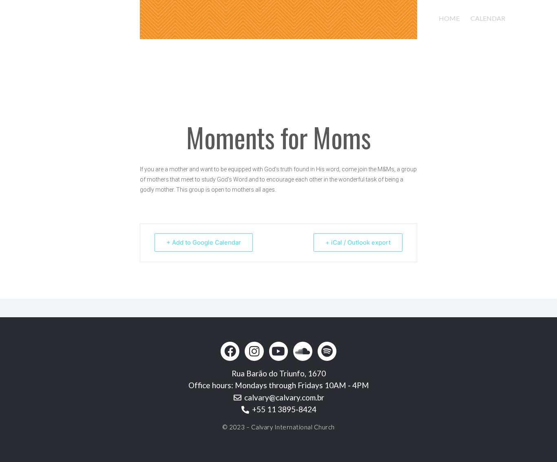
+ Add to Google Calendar (203, 242)
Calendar (488, 18)
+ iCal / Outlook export (358, 242)
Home (449, 18)
